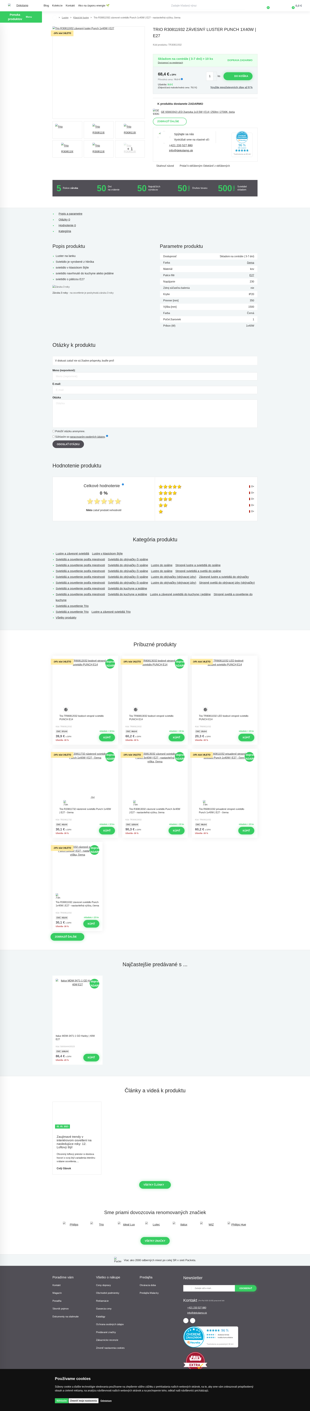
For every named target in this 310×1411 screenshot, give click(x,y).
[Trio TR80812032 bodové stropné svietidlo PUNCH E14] (85, 686)
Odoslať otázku (68, 444)
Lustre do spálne (161, 565)
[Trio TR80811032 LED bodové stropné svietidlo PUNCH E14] (225, 686)
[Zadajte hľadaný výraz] (207, 6)
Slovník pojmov (60, 1308)
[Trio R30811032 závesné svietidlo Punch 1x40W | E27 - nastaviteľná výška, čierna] (77, 872)
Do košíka (241, 76)
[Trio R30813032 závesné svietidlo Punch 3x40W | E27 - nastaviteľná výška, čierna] (155, 779)
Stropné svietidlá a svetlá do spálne (198, 571)
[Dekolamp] (21, 6)
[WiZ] (210, 1226)
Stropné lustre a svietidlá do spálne (198, 565)
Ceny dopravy (103, 1285)
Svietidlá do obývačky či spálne (128, 559)
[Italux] (182, 1226)
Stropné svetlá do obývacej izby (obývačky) (227, 582)
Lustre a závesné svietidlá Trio (111, 611)
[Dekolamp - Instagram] (192, 1320)
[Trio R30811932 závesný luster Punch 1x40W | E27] (98, 72)
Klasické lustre (81, 17)
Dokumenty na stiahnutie (65, 1316)
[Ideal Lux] (127, 1226)
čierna (250, 262)
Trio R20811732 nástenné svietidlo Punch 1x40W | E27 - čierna (85, 811)
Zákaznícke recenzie (107, 1340)
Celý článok (64, 1168)
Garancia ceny (104, 1308)
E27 (251, 275)
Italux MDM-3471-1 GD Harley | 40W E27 (75, 1037)
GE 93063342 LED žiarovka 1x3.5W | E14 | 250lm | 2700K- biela (198, 112)
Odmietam (106, 1400)
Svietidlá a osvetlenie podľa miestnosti (80, 559)
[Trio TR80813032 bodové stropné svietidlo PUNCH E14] (155, 686)
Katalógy (100, 1316)
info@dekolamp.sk (181, 150)
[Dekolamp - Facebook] (185, 1320)
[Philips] (73, 1226)
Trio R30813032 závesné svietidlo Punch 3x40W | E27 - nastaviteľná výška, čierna (154, 811)
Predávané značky (106, 1332)
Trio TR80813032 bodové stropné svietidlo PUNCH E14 (151, 717)
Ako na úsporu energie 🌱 (93, 5)
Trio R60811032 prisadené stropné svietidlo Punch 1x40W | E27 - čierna (221, 811)
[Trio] (67, 130)
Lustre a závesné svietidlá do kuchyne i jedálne (180, 594)
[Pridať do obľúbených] (85, 658)
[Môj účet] (277, 5)
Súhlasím (62, 1400)
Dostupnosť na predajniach (170, 62)
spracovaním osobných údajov (87, 436)
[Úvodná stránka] (54, 17)
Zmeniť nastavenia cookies (110, 1347)
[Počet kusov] (211, 76)
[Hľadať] (242, 5)
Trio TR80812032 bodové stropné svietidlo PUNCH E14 (81, 717)
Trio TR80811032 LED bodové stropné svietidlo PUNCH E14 (223, 717)
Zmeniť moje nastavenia (83, 1400)
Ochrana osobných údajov (110, 1324)
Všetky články (154, 1184)
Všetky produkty (66, 617)
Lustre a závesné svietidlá (72, 553)
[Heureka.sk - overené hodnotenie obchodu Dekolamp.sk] (242, 156)
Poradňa (56, 1300)
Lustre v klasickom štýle (107, 553)
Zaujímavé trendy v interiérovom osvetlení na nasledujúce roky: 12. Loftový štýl (74, 1142)
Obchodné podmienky (107, 1293)
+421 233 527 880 (181, 145)
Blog (46, 5)
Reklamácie (102, 1300)
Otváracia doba (148, 1285)
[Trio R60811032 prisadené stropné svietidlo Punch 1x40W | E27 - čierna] (225, 779)
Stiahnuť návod (165, 165)
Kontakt (70, 5)
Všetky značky (155, 1240)
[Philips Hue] (237, 1226)
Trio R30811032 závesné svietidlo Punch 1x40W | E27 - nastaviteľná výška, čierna (77, 904)
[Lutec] (155, 1226)
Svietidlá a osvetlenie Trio (72, 606)
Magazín (57, 1293)
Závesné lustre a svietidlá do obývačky (224, 576)
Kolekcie (57, 5)
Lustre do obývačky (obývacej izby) (173, 576)
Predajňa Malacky (149, 1293)
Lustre (65, 17)
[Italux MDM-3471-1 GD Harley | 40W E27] (77, 1006)
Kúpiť (107, 737)
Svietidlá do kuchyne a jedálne (127, 588)
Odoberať (245, 1288)
